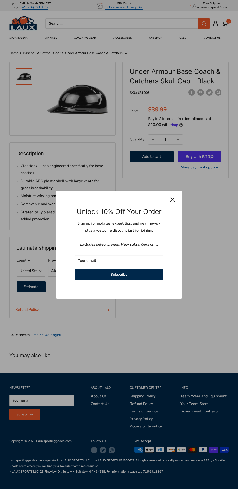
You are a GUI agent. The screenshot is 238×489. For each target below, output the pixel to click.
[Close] (172, 199)
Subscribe (119, 274)
